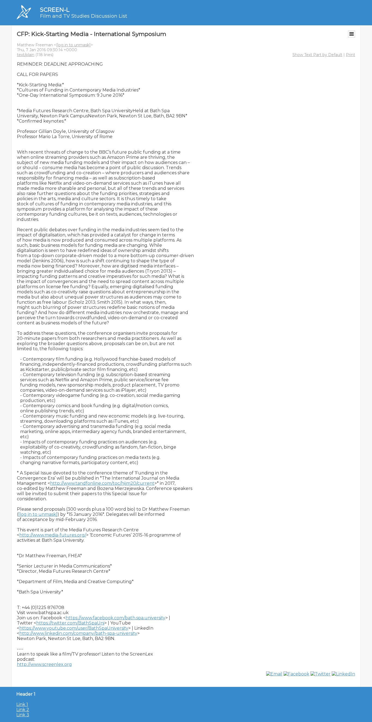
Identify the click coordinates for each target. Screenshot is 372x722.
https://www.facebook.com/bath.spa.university (115, 617)
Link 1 (22, 704)
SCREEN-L (54, 9)
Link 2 (22, 709)
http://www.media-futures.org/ (52, 535)
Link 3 (22, 714)
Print (350, 54)
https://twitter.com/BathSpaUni (70, 623)
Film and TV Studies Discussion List (83, 16)
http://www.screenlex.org (44, 664)
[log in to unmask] (73, 44)
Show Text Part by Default (317, 54)
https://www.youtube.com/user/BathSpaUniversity (73, 628)
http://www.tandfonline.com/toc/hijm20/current (102, 483)
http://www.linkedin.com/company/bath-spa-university (78, 633)
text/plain (25, 54)
